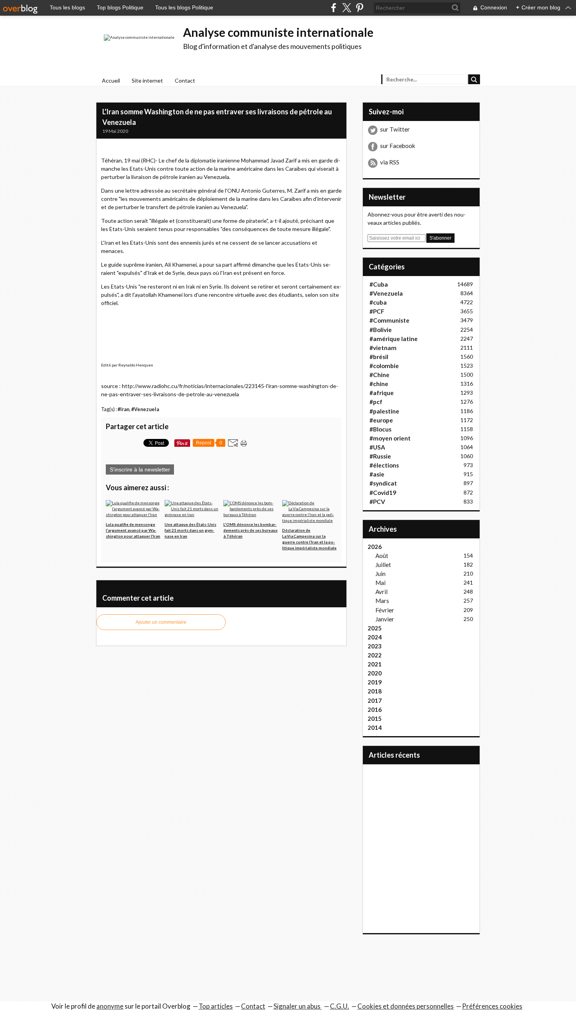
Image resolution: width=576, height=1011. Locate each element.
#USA (377, 447)
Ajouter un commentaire (161, 622)
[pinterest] (359, 7)
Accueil (111, 80)
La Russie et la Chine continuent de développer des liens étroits (172, 583)
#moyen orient (390, 438)
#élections (384, 465)
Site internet (147, 80)
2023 (375, 646)
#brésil (379, 356)
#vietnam (383, 347)
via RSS (389, 162)
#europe (381, 420)
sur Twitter (395, 129)
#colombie (384, 365)
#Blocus (380, 429)
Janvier (384, 619)
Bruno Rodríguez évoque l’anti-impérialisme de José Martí (276, 596)
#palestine (384, 411)
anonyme (109, 1006)
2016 (375, 709)
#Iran (123, 409)
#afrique (382, 392)
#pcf (376, 401)
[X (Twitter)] (346, 7)
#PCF (377, 311)
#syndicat (383, 483)
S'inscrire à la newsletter (140, 469)
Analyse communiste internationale (278, 32)
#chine (379, 383)
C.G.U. (339, 1006)
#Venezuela (145, 409)
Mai (380, 582)
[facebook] (334, 7)
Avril (381, 591)
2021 (375, 664)
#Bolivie (381, 329)
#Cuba (379, 284)
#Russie (380, 456)
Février (384, 610)
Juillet (383, 564)
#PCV (377, 501)
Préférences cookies (492, 1006)
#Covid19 (383, 492)
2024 (375, 637)
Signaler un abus (298, 1006)
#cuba (378, 302)
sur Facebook (397, 145)
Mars (382, 600)
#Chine (379, 374)
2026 (375, 546)
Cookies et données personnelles (405, 1006)
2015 (375, 718)
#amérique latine (394, 338)
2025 (375, 628)
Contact (185, 80)
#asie (377, 474)
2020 (375, 673)
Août (381, 555)
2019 (375, 682)
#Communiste (389, 320)
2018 (375, 691)
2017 (375, 700)
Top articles (216, 1006)
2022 (375, 655)
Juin (380, 573)
